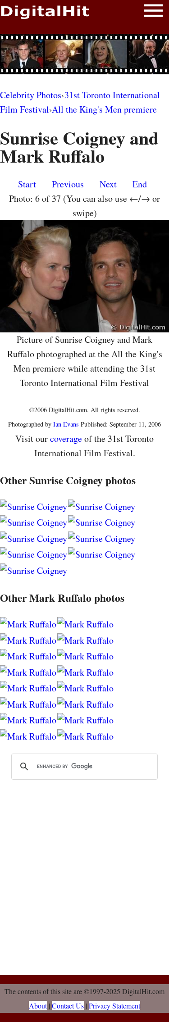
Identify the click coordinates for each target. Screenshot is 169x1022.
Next (108, 184)
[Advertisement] (85, 54)
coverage (66, 438)
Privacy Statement (114, 1005)
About (38, 1005)
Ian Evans (66, 424)
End (139, 184)
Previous (68, 184)
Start (27, 184)
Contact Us (68, 1005)
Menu (153, 12)
